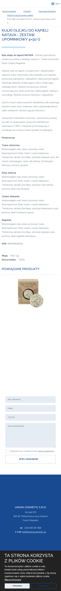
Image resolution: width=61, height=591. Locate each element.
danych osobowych (46, 451)
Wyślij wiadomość (28, 459)
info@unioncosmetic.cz (34, 532)
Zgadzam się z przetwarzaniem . (32, 451)
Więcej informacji (12, 579)
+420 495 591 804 (32, 528)
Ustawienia (17, 586)
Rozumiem (44, 586)
